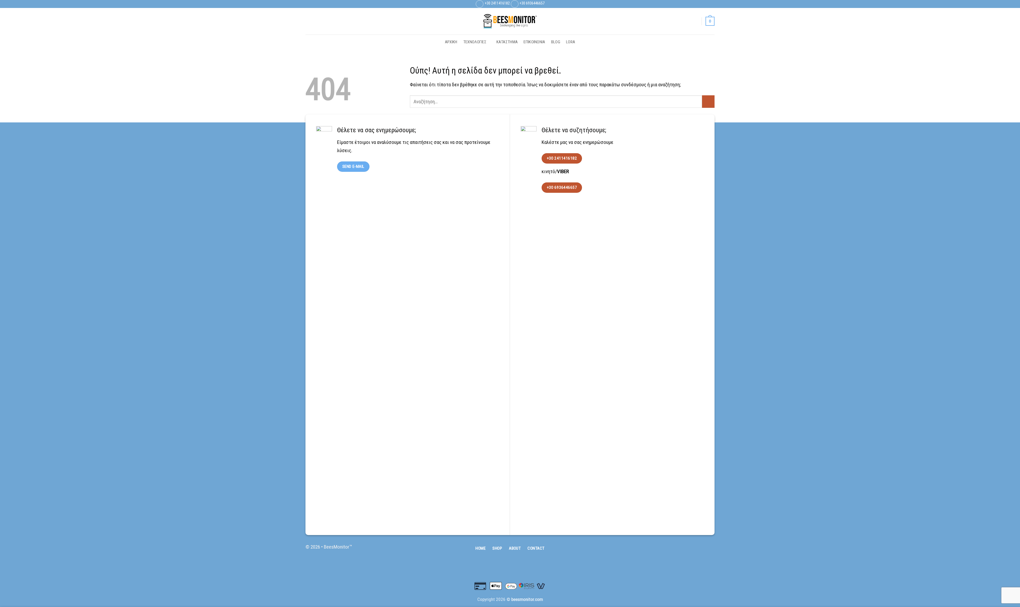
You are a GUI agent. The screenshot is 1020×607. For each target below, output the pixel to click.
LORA (570, 42)
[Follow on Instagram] (705, 4)
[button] (695, 21)
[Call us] (709, 550)
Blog (555, 42)
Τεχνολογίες (474, 42)
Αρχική (451, 42)
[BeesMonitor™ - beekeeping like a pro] (510, 21)
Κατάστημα (507, 42)
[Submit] (708, 101)
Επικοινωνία (534, 42)
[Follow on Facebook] (699, 4)
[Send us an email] (711, 4)
